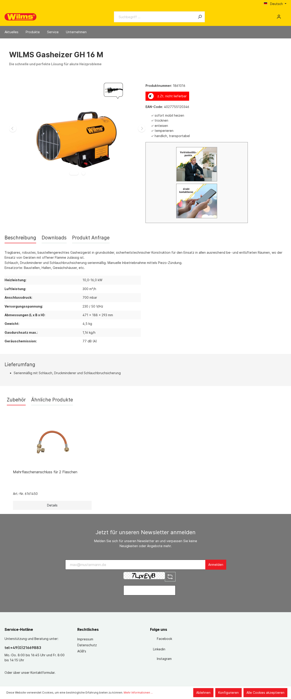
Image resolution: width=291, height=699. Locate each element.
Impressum (85, 639)
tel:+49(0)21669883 (23, 647)
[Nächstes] (141, 128)
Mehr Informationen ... (138, 692)
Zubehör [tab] (16, 400)
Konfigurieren (228, 692)
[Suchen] (200, 16)
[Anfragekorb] (284, 15)
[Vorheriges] (12, 128)
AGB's (81, 651)
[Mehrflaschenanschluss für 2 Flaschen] (52, 443)
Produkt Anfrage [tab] (91, 238)
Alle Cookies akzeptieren (265, 692)
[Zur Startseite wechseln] (20, 17)
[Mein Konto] (279, 17)
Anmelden (215, 564)
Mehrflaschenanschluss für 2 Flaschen (45, 472)
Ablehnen (203, 692)
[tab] (20, 237)
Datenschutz (87, 645)
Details (52, 505)
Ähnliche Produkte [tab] (52, 400)
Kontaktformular (42, 672)
